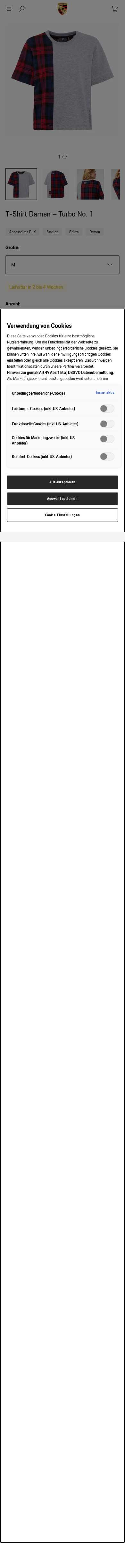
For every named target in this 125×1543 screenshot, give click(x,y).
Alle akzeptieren (62, 482)
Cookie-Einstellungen (62, 515)
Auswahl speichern (62, 498)
